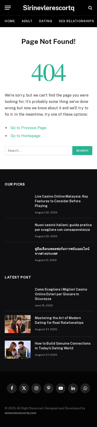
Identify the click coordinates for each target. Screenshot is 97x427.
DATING (45, 21)
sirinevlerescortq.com (20, 413)
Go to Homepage (25, 136)
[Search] (89, 7)
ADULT (27, 21)
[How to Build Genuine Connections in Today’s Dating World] (18, 350)
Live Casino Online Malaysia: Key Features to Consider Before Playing (61, 201)
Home (10, 21)
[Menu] (8, 7)
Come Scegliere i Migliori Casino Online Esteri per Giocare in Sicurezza (61, 294)
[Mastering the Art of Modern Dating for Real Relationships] (18, 324)
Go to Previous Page (28, 128)
